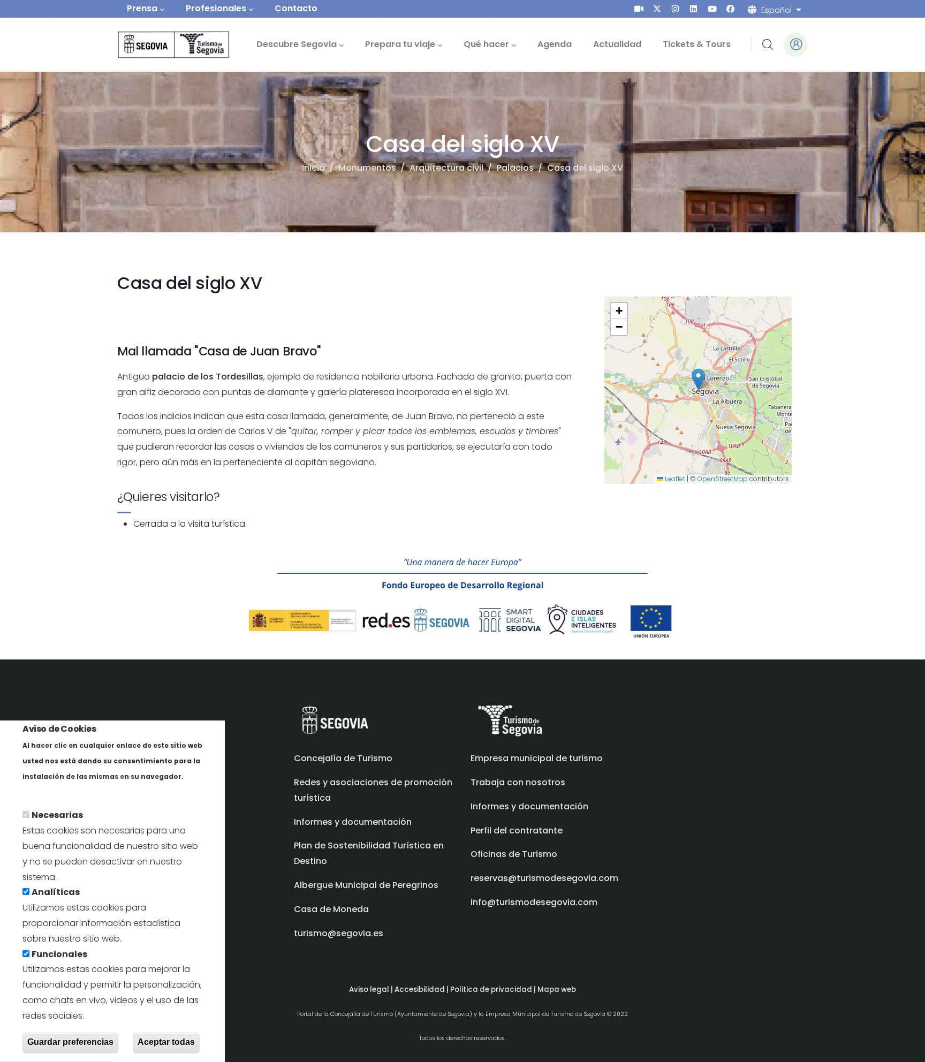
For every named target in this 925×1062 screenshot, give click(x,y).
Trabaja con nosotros (518, 782)
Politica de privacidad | (493, 989)
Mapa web (556, 989)
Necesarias (57, 815)
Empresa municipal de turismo (537, 758)
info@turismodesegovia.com (534, 902)
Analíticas (56, 892)
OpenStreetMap (722, 478)
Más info (40, 791)
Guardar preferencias (70, 1042)
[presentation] (639, 8)
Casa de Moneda (331, 909)
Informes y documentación (529, 806)
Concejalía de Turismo (343, 758)
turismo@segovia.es (338, 933)
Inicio (313, 168)
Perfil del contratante (517, 830)
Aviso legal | (372, 989)
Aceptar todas (166, 1042)
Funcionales (59, 954)
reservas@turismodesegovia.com (544, 878)
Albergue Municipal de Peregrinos (366, 885)
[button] (698, 379)
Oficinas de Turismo (514, 854)
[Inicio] (158, 44)
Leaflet (674, 478)
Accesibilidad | (422, 989)
